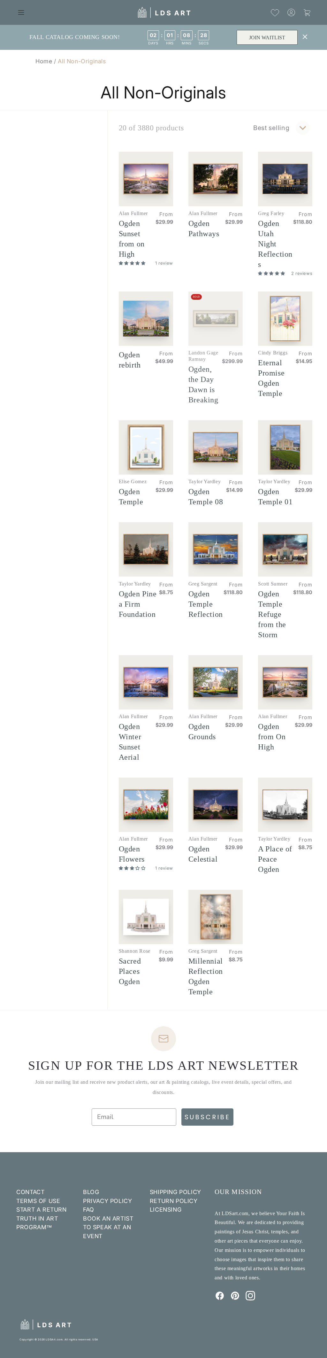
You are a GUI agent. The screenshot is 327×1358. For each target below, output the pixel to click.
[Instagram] (250, 1298)
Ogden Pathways (203, 228)
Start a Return (41, 1209)
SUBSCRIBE (207, 1117)
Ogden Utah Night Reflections (275, 243)
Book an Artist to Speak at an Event (108, 1227)
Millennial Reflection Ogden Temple (205, 976)
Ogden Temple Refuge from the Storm (272, 614)
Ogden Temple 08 (205, 496)
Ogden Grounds (202, 731)
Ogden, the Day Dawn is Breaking (203, 384)
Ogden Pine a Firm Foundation (138, 604)
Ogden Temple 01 (275, 496)
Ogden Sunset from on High (132, 238)
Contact (30, 1192)
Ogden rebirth (130, 360)
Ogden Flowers (132, 854)
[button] (21, 12)
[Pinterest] (235, 1298)
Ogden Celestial (202, 854)
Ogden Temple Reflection (205, 604)
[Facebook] (220, 1298)
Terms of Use (38, 1201)
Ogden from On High (271, 736)
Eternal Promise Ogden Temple (271, 378)
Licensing (165, 1209)
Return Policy (174, 1201)
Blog (91, 1192)
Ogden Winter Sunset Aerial (130, 741)
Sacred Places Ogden (130, 971)
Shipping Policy (175, 1192)
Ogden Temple (131, 496)
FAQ (88, 1209)
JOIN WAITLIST (267, 37)
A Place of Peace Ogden (275, 859)
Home (43, 61)
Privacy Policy (107, 1201)
